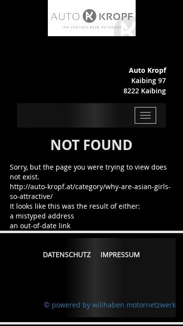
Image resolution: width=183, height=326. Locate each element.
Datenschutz (67, 254)
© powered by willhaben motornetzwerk (110, 304)
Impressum (120, 254)
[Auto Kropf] (92, 17)
